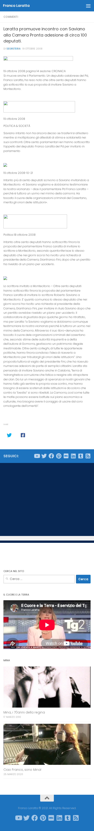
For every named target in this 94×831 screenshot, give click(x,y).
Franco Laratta (16, 5)
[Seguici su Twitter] (44, 456)
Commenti (10, 17)
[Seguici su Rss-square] (88, 456)
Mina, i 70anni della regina (24, 712)
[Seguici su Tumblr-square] (80, 456)
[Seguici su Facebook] (51, 456)
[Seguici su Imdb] (66, 456)
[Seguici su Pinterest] (58, 456)
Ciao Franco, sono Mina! (22, 770)
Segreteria (13, 48)
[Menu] (88, 5)
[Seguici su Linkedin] (73, 456)
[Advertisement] (47, 499)
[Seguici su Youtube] (36, 456)
